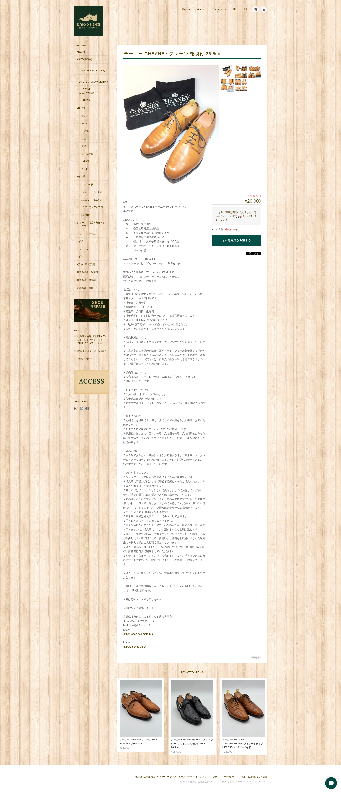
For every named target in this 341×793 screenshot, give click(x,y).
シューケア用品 (87, 234)
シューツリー (86, 249)
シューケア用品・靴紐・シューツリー (91, 224)
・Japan (84, 161)
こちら (238, 216)
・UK (82, 115)
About (201, 9)
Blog (236, 9)
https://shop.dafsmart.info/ (138, 634)
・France (85, 131)
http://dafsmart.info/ (134, 646)
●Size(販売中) (84, 59)
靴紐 (81, 241)
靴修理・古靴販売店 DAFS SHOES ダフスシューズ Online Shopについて (91, 339)
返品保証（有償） (86, 287)
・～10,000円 (86, 184)
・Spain (83, 138)
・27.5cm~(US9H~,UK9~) (87, 91)
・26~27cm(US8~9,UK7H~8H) (94, 80)
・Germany (86, 154)
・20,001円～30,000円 (91, 199)
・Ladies (84, 100)
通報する (256, 657)
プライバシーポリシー (223, 776)
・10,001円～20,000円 (91, 192)
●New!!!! (81, 51)
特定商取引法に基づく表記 (91, 351)
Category (219, 9)
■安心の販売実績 (86, 264)
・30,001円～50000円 (91, 207)
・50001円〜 (86, 215)
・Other (84, 169)
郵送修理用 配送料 (87, 272)
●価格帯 (81, 176)
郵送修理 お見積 (86, 280)
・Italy (83, 123)
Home (186, 9)
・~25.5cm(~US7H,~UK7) (92, 69)
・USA (82, 146)
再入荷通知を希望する (236, 240)
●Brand (82, 108)
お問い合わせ (84, 359)
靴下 (81, 256)
